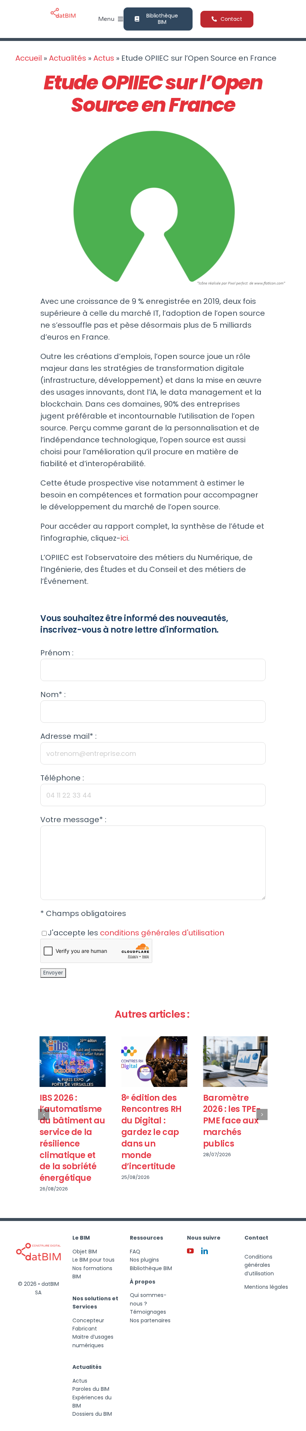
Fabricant (84, 1328)
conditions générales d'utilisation (162, 933)
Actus (103, 58)
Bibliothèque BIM (151, 1268)
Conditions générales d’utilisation (259, 1265)
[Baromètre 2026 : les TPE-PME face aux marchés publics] (235, 1061)
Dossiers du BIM (92, 1414)
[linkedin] (204, 1250)
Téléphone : (62, 778)
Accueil (28, 58)
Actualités (67, 58)
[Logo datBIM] (38, 1232)
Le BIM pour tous (93, 1259)
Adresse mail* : (68, 736)
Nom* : (53, 694)
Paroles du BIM (90, 1389)
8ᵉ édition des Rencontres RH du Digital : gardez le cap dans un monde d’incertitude (150, 1132)
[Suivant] (262, 1114)
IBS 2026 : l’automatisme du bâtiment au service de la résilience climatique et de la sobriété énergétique (71, 1138)
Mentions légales (266, 1287)
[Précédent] (43, 1114)
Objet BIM (84, 1251)
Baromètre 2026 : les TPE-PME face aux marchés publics (230, 1120)
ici (124, 538)
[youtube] (190, 1250)
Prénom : (57, 653)
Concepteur (88, 1320)
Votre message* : (73, 819)
